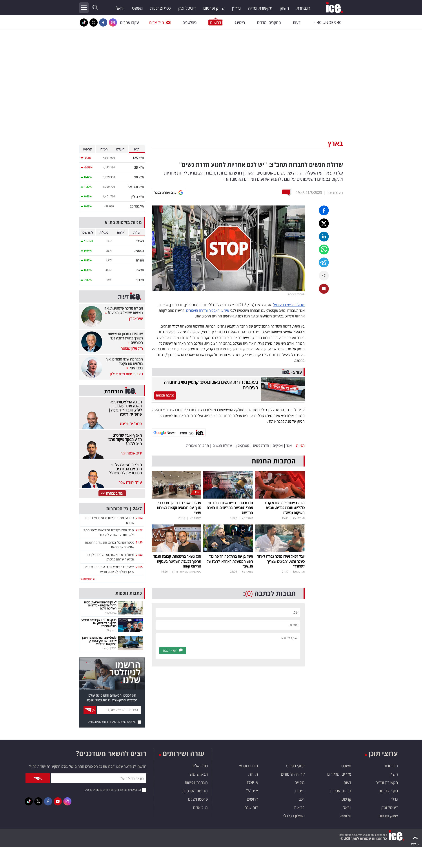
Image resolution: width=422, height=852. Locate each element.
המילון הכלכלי (294, 815)
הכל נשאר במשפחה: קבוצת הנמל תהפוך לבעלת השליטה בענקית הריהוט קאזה (177, 561)
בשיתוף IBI (111, 630)
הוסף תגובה (170, 650)
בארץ (335, 143)
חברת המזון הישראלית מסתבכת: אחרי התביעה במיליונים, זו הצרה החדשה (230, 507)
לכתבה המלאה (165, 395)
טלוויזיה (345, 815)
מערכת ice (335, 192)
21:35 (139, 567)
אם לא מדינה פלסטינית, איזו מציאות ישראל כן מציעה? (123, 310)
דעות (296, 22)
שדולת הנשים (222, 445)
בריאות (299, 807)
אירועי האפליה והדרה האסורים (207, 310)
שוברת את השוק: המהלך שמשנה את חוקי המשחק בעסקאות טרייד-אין (99, 641)
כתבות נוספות (128, 593)
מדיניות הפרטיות (195, 790)
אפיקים (278, 445)
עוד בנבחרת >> (112, 493)
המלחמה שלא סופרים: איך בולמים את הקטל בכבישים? (124, 363)
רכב (302, 799)
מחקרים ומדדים (269, 22)
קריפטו (346, 799)
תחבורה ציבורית (197, 445)
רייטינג (240, 22)
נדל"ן (236, 8)
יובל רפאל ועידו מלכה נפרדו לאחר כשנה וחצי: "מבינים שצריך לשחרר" (281, 561)
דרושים (252, 799)
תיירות (253, 774)
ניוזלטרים (189, 22)
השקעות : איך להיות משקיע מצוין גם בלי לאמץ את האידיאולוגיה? (98, 623)
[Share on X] (324, 223)
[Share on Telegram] (324, 262)
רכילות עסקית (340, 790)
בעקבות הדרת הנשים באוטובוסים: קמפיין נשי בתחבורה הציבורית (211, 385)
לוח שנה (251, 807)
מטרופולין (242, 445)
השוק (284, 8)
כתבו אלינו (200, 765)
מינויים (300, 782)
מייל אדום (156, 22)
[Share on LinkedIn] (324, 236)
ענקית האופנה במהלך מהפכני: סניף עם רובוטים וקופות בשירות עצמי (179, 507)
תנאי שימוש (198, 774)
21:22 (139, 518)
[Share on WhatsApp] (324, 249)
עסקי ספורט (295, 765)
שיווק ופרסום (214, 8)
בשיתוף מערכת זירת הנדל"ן (186, 571)
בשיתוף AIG (110, 612)
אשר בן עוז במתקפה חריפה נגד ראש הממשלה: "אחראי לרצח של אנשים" (230, 561)
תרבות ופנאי (248, 765)
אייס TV (252, 790)
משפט (137, 8)
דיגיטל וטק (187, 8)
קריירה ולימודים (293, 774)
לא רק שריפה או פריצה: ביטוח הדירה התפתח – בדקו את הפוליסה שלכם (100, 605)
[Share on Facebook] (324, 210)
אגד (289, 445)
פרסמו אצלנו (198, 799)
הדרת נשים (261, 445)
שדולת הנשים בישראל (289, 304)
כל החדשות (89, 579)
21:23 (139, 542)
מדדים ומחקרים (339, 774)
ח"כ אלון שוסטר (132, 348)
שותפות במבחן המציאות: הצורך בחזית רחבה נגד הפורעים (125, 338)
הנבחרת (303, 8)
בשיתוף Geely (109, 648)
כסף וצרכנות (160, 8)
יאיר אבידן (136, 318)
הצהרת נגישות (196, 782)
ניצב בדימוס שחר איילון (126, 373)
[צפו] (176, 484)
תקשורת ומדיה (260, 8)
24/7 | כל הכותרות (124, 509)
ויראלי (120, 8)
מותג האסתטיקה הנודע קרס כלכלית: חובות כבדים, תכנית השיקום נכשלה (285, 507)
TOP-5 (252, 782)
